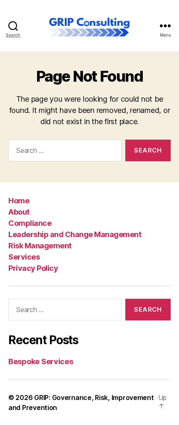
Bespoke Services (40, 361)
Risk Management (40, 245)
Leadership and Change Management (74, 234)
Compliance (29, 223)
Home (18, 200)
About (19, 212)
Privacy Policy (33, 268)
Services (24, 256)
